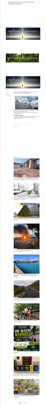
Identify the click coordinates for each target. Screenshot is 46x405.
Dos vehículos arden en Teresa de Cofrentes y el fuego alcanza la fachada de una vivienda (26, 250)
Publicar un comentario (18, 180)
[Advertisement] (22, 10)
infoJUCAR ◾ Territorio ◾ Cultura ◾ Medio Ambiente (21, 3)
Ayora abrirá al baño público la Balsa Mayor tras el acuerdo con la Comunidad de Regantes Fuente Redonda (26, 275)
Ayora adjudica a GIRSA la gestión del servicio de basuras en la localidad (25, 199)
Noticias (7, 93)
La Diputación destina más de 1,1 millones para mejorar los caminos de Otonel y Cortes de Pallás (25, 299)
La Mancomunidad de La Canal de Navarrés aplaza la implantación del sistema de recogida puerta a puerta (26, 375)
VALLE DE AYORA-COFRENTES (8, 95)
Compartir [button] (7, 90)
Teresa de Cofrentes (8, 94)
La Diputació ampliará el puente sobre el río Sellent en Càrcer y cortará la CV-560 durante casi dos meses (26, 179)
